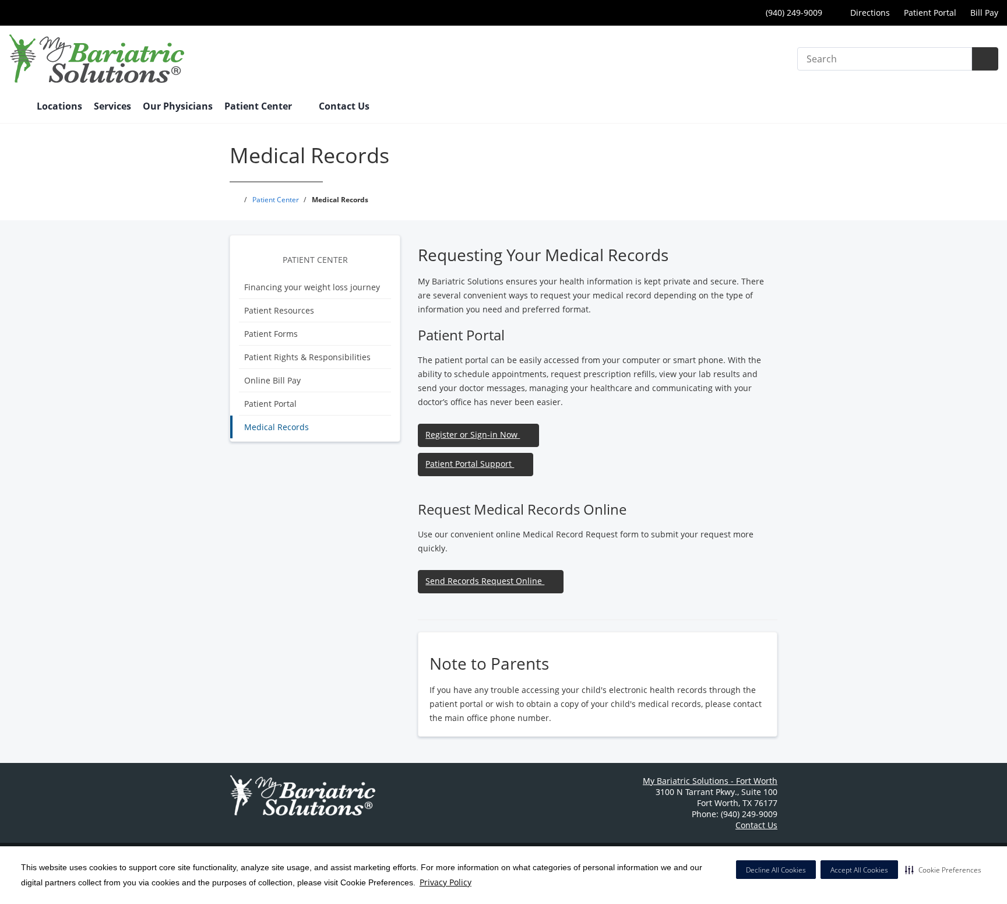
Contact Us (344, 106)
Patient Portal (930, 12)
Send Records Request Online (484, 580)
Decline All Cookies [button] (776, 870)
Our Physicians (178, 106)
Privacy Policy (445, 882)
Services (112, 106)
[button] (943, 869)
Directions (869, 12)
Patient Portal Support (469, 463)
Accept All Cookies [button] (859, 870)
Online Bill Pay (272, 380)
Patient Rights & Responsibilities (307, 357)
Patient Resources (279, 310)
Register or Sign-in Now (472, 434)
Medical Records (276, 426)
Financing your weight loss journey (312, 287)
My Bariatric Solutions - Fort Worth (710, 780)
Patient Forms (271, 333)
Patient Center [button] (259, 106)
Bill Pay (984, 12)
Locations (59, 106)
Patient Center (315, 259)
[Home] (17, 107)
